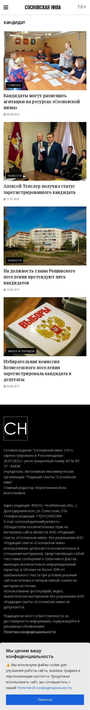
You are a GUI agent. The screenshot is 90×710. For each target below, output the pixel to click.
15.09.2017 (12, 289)
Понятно (45, 699)
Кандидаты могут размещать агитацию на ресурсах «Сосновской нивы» (42, 101)
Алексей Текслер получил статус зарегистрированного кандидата (39, 189)
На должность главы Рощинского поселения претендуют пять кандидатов (39, 277)
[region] (45, 676)
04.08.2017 (12, 386)
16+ (82, 6)
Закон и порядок (21, 351)
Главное (14, 85)
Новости (15, 175)
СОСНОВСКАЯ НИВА (43, 7)
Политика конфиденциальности (30, 632)
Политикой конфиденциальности (44, 687)
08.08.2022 (12, 114)
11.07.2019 (12, 199)
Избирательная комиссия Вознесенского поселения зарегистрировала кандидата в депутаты (37, 370)
